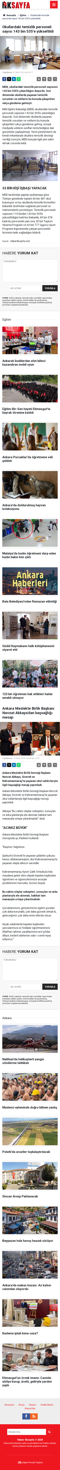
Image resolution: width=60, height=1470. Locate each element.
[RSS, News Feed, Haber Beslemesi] (34, 1416)
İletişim (32, 1405)
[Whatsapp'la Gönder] (19, 79)
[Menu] (54, 5)
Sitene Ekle (30, 1408)
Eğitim (23, 15)
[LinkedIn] (14, 79)
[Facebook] (4, 79)
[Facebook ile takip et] (26, 1416)
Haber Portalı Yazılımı (32, 1462)
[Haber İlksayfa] (16, 4)
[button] (44, 79)
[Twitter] (9, 79)
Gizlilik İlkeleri (47, 1405)
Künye (22, 1405)
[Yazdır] (39, 79)
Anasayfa (11, 15)
